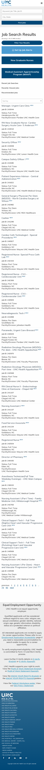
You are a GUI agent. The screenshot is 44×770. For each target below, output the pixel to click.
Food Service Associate (13, 423)
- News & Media (7, 750)
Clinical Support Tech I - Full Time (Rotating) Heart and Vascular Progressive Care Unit (18, 545)
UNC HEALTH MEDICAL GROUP (11, 719)
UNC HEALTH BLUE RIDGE (9, 708)
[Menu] (41, 3)
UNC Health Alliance (9, 705)
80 (7, 588)
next (12, 588)
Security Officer (9, 142)
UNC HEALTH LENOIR (8, 717)
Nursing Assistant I (11, 406)
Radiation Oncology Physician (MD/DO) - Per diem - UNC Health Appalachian (22, 348)
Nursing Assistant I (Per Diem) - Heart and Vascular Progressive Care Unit (21, 566)
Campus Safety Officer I (13, 159)
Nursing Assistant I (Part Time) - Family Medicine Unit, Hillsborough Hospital (21, 499)
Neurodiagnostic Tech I (13, 313)
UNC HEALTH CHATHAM (9, 712)
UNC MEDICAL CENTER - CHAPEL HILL (13, 741)
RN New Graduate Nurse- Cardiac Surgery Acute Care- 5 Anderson (19, 124)
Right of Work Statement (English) (26, 668)
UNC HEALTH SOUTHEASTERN (11, 734)
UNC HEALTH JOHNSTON (9, 715)
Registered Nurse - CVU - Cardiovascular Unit (14, 275)
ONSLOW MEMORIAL (8, 703)
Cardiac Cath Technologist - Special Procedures (19, 236)
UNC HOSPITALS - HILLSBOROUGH (12, 738)
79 (3, 588)
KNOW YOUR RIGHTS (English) (25, 676)
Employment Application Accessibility (19, 637)
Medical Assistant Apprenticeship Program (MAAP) (22, 73)
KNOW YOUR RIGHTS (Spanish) (20, 678)
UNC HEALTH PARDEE (8, 722)
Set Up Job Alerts (23, 50)
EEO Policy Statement (23, 685)
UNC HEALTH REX (7, 727)
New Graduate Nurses (22, 60)
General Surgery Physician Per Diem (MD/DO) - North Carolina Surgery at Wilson (20, 198)
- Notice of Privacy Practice (11, 752)
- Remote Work (7, 745)
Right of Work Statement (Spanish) (23, 671)
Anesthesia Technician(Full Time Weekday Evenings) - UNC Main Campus (22, 477)
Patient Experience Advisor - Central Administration (20, 177)
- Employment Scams (9, 748)
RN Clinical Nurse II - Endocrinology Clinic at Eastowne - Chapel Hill (19, 387)
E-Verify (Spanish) (27, 661)
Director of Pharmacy (12, 457)
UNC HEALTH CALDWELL (9, 710)
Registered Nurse (10, 440)
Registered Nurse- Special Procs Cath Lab (21, 255)
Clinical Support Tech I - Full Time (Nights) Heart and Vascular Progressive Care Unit (22, 523)
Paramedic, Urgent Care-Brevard (18, 330)
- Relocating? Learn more (11, 755)
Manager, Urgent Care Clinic (16, 105)
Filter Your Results (22, 43)
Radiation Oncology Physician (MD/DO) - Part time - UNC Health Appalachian (22, 368)
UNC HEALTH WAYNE (8, 736)
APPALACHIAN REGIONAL (10, 701)
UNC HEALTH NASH (8, 724)
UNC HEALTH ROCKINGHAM (10, 731)
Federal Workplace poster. (23, 683)
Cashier (5, 218)
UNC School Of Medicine (10, 743)
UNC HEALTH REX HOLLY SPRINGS (12, 729)
